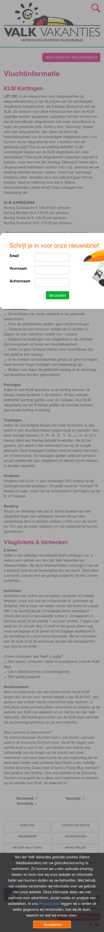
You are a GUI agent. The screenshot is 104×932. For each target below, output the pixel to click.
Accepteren (53, 924)
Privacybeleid (49, 903)
